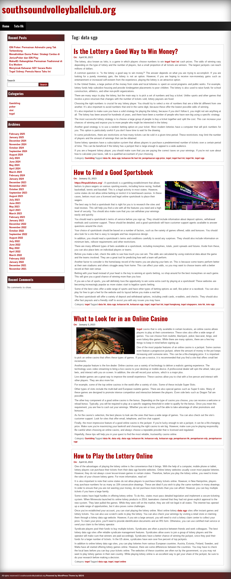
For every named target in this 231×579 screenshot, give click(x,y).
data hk (107, 158)
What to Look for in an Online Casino (121, 318)
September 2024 (18, 151)
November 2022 (17, 227)
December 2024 (17, 140)
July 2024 (14, 158)
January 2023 (16, 220)
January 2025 (16, 137)
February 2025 (17, 134)
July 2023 (14, 199)
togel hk (190, 158)
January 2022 (16, 262)
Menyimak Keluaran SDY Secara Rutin (30, 68)
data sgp (116, 158)
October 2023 (16, 189)
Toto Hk (18, 26)
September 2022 (18, 234)
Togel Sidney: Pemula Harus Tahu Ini (30, 71)
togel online (120, 561)
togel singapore (189, 304)
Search (11, 80)
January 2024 (16, 178)
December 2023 (17, 182)
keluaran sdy (151, 438)
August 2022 (16, 237)
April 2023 (14, 210)
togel (168, 158)
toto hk (201, 304)
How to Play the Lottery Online (113, 455)
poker (12, 106)
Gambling (90, 158)
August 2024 (16, 154)
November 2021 (17, 268)
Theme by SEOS (76, 575)
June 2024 (14, 161)
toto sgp (210, 304)
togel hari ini (172, 61)
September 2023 (18, 192)
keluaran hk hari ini (131, 158)
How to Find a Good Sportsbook (113, 172)
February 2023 (17, 217)
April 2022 (14, 251)
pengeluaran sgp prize (153, 158)
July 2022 (14, 241)
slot (11, 110)
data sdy (116, 438)
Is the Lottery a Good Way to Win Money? (126, 51)
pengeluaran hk (181, 438)
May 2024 (14, 165)
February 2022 (17, 258)
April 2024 (14, 168)
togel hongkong (172, 304)
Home (5, 26)
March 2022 (15, 255)
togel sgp (199, 158)
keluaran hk (123, 304)
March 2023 (15, 213)
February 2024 (17, 175)
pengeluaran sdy (199, 438)
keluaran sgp (136, 304)
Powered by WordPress (57, 575)
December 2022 (17, 224)
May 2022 (14, 248)
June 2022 (14, 244)
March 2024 (15, 172)
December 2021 (17, 265)
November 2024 (17, 144)
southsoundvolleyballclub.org (59, 9)
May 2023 (14, 206)
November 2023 (17, 186)
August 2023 (16, 196)
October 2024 (16, 147)
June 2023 (14, 203)
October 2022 (16, 230)
